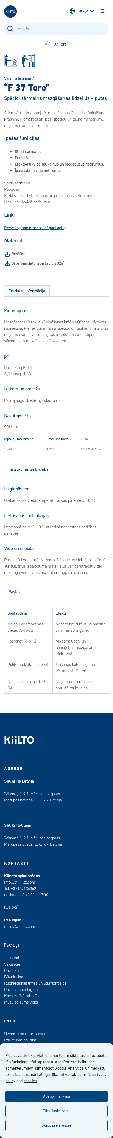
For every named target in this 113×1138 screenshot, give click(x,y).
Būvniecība (13, 977)
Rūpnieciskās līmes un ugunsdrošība (35, 983)
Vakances (12, 964)
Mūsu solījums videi (21, 1002)
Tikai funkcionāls (56, 1111)
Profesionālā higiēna (22, 989)
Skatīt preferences (56, 1125)
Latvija (83, 11)
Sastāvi (15, 591)
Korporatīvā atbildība (22, 996)
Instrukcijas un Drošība (28, 469)
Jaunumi (11, 958)
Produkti (11, 970)
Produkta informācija (27, 291)
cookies (30, 1081)
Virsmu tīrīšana (17, 78)
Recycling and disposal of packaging (35, 227)
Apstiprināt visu (56, 1096)
